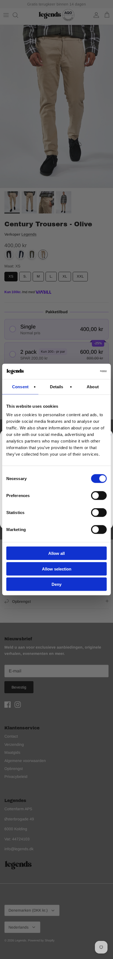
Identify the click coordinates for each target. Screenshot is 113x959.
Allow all (56, 553)
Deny (56, 584)
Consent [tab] (20, 386)
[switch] (99, 495)
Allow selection (56, 568)
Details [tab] (56, 386)
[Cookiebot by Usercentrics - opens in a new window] (83, 371)
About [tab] (93, 386)
